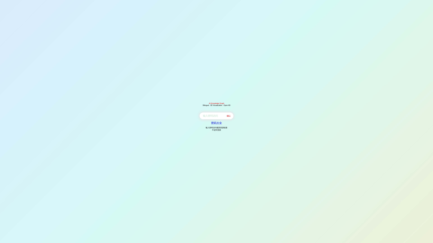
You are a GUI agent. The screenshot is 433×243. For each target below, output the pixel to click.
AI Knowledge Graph (216, 103)
